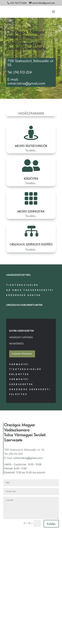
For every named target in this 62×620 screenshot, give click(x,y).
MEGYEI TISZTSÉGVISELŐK (31, 146)
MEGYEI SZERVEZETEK (31, 211)
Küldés (51, 524)
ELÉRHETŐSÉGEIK (22, 354)
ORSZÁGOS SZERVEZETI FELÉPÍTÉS (31, 244)
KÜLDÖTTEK (31, 178)
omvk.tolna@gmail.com (28, 458)
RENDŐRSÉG (16, 344)
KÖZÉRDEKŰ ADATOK (23, 295)
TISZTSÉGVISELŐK (22, 285)
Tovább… (31, 150)
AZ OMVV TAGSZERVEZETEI (30, 290)
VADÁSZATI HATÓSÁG (21, 337)
